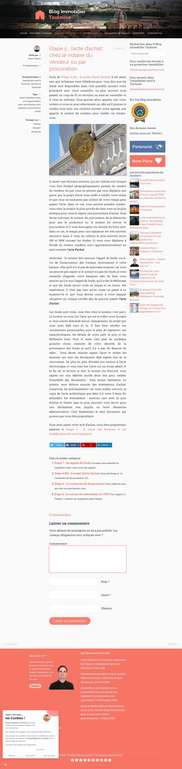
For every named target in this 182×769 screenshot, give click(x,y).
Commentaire (58, 543)
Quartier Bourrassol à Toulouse (152, 181)
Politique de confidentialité (108, 755)
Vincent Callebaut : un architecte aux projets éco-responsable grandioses (146, 237)
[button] (5, 764)
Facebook (36, 131)
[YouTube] (93, 760)
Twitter (37, 124)
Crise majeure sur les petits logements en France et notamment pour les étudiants (103, 663)
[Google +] (80, 760)
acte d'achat (30, 104)
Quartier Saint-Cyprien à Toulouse (151, 249)
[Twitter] (72, 760)
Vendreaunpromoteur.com (147, 69)
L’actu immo (138, 33)
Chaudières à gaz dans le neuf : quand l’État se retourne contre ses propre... (148, 196)
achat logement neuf (29, 97)
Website (106, 608)
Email (106, 595)
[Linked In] (84, 760)
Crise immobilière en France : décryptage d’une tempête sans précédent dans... (147, 222)
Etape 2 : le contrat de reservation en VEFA (82, 494)
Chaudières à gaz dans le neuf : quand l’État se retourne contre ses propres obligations (103, 678)
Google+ (37, 127)
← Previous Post (10, 644)
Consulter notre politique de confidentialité (20, 745)
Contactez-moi (154, 33)
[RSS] (109, 760)
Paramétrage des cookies (80, 755)
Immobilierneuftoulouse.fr (147, 89)
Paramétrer (30, 755)
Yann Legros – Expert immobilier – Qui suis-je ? (152, 262)
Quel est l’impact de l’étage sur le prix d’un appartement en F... (153, 308)
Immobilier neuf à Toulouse (67, 33)
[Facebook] (76, 760)
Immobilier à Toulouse (41, 33)
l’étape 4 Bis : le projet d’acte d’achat (85, 77)
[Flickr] (105, 760)
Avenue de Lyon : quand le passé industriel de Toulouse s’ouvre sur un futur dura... (147, 277)
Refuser (12, 755)
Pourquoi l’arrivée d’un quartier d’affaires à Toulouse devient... (147, 294)
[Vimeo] (89, 760)
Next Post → (173, 644)
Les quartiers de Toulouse (117, 33)
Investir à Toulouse (93, 33)
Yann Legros (34, 58)
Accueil (23, 33)
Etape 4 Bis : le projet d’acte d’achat (77, 473)
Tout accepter (49, 755)
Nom (105, 581)
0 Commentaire (30, 65)
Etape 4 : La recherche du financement (79, 483)
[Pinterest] (97, 760)
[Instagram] (101, 760)
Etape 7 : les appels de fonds (72, 463)
